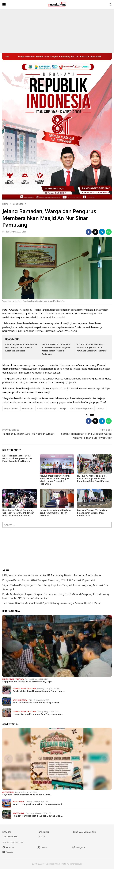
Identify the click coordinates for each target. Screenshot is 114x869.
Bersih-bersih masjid (46, 408)
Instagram (80, 847)
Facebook (10, 847)
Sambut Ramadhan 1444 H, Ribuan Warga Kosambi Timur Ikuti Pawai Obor (86, 433)
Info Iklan (43, 832)
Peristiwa (19, 679)
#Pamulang (27, 408)
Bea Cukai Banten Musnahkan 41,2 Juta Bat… (37, 702)
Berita (5, 679)
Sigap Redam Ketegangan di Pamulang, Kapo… (28, 681)
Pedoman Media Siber (84, 832)
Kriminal (16, 689)
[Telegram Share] (102, 232)
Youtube (9, 852)
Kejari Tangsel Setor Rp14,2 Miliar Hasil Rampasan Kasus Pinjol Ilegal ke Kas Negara (21, 347)
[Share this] (89, 232)
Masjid (63, 408)
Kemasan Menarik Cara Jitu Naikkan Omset (28, 431)
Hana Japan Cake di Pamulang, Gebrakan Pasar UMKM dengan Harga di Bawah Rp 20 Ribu (18, 513)
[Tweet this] (95, 232)
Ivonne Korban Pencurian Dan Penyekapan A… (38, 714)
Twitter (44, 847)
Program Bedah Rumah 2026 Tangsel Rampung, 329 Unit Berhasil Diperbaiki (48, 580)
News (11, 679)
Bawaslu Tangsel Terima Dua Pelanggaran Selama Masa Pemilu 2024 (92, 513)
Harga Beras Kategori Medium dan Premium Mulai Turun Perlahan (55, 513)
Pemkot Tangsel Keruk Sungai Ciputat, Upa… (38, 815)
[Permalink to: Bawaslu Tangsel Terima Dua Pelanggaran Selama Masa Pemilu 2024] (94, 498)
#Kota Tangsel (11, 408)
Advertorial (8, 792)
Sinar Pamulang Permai (81, 408)
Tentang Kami (9, 836)
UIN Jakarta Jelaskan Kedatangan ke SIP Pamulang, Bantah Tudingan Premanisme (51, 575)
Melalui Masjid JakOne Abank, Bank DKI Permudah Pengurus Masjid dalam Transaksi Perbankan (55, 479)
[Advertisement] (57, 31)
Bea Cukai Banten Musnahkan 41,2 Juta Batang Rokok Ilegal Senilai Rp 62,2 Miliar (51, 603)
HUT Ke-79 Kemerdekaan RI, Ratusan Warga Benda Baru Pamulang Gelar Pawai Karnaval (91, 347)
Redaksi (6, 832)
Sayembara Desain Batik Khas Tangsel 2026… (27, 794)
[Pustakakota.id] (57, 4)
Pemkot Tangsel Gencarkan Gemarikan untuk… (39, 804)
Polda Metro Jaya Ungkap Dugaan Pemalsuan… (39, 691)
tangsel (100, 408)
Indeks (41, 836)
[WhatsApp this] (109, 232)
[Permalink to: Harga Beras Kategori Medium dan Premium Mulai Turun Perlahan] (57, 498)
